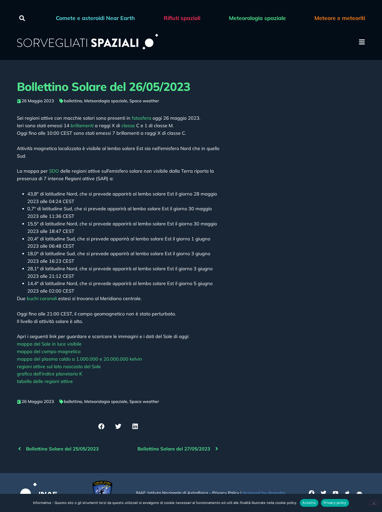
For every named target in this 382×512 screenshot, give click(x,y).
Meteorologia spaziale (105, 100)
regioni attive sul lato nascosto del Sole (59, 366)
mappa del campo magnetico (49, 351)
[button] (22, 18)
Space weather (144, 100)
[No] (373, 502)
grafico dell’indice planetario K (49, 374)
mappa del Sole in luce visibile (49, 344)
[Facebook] (311, 493)
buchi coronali (42, 298)
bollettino (73, 100)
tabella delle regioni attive (45, 381)
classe (128, 126)
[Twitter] (323, 493)
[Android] (359, 493)
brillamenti (82, 126)
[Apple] (347, 493)
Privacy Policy (225, 492)
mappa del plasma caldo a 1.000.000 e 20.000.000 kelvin (79, 359)
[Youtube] (335, 493)
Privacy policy (335, 503)
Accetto (309, 503)
